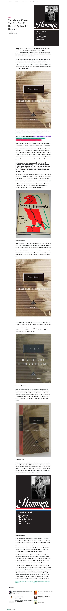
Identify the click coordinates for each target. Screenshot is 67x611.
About (30, 1)
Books (33, 1)
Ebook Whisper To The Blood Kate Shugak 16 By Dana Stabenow (22, 592)
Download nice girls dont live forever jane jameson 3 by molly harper (30, 138)
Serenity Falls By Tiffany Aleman (43, 596)
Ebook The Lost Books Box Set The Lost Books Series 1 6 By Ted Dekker (23, 596)
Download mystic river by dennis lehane (41, 136)
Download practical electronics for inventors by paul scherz (28, 140)
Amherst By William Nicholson (43, 601)
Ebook (37, 1)
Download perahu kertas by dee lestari (24, 136)
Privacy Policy (24, 1)
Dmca (20, 1)
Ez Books (8, 609)
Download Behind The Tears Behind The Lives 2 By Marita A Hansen (23, 601)
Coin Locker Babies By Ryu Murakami (45, 591)
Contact (16, 1)
